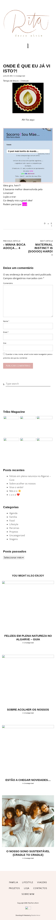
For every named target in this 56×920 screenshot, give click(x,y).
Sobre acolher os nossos (22, 483)
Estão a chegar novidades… (28, 780)
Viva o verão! (16, 487)
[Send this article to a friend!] (44, 224)
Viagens (13, 539)
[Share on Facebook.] (48, 224)
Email (6, 332)
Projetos (13, 531)
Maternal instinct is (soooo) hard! (40, 248)
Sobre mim (28, 894)
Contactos (40, 888)
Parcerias (14, 528)
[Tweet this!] (51, 226)
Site (4, 343)
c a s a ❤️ (14, 494)
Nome (6, 321)
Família (13, 517)
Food (12, 520)
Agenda (13, 513)
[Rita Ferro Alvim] (28, 37)
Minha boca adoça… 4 (14, 246)
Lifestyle (13, 524)
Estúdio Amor (35, 915)
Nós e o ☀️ (15, 491)
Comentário (8, 283)
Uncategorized (20, 76)
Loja (26, 888)
